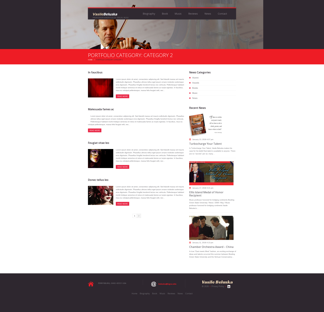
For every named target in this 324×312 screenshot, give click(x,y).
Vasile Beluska (217, 282)
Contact (222, 13)
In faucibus (95, 72)
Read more (122, 96)
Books (195, 88)
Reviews (193, 13)
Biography (149, 13)
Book (165, 13)
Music (178, 13)
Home (90, 60)
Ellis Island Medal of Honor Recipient (206, 193)
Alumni (195, 78)
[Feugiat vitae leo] (100, 158)
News (208, 13)
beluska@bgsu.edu (167, 284)
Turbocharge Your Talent (205, 143)
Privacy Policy (217, 286)
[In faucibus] (100, 87)
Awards (195, 83)
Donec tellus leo (98, 180)
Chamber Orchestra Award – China (211, 247)
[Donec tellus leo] (100, 195)
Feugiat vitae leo (98, 143)
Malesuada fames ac (101, 109)
